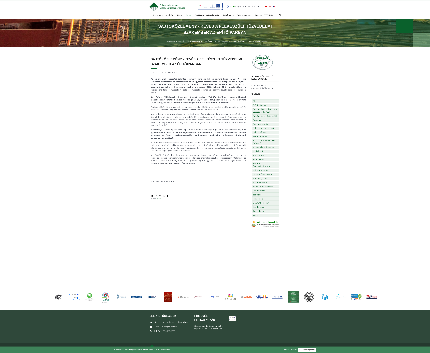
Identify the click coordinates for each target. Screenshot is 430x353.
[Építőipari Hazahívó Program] (262, 62)
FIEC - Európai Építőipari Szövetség (264, 141)
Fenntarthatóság (260, 136)
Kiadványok (258, 151)
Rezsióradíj (258, 199)
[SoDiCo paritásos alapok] (246, 296)
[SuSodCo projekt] (262, 297)
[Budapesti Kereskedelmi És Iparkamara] (58, 297)
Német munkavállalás (263, 187)
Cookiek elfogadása (307, 350)
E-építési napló (259, 105)
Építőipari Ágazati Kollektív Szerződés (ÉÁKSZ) (265, 110)
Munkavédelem (260, 182)
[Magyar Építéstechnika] (136, 296)
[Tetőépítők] (309, 296)
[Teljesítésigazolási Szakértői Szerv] (293, 297)
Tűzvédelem (258, 211)
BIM (255, 101)
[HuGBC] (105, 297)
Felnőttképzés (259, 132)
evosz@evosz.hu (169, 327)
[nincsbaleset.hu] (265, 224)
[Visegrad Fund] (340, 296)
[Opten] (215, 296)
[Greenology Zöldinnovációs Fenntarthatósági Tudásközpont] (89, 297)
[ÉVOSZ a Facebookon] (228, 7)
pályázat (257, 195)
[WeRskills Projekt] (371, 297)
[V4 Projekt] (324, 297)
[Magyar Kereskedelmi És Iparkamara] (121, 297)
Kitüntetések (259, 155)
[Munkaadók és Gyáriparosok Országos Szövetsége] (168, 297)
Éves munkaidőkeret (262, 124)
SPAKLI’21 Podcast (261, 203)
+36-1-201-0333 (168, 331)
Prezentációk (259, 191)
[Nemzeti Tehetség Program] (199, 296)
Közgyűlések (258, 159)
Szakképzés (258, 207)
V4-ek (255, 215)
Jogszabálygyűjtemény (263, 147)
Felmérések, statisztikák (263, 128)
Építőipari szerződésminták (265, 116)
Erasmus (257, 120)
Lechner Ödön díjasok (263, 174)
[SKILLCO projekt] (230, 297)
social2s (159, 198)
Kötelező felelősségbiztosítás (261, 164)
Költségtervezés (260, 170)
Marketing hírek (260, 178)
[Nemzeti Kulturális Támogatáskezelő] (183, 296)
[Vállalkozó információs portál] (356, 297)
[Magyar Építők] (152, 297)
